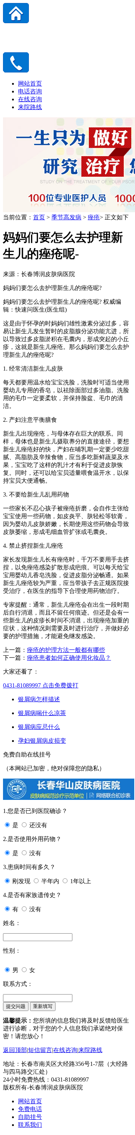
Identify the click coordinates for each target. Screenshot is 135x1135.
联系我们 (30, 1125)
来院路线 (30, 107)
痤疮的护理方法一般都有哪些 (66, 650)
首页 (39, 217)
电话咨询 (30, 91)
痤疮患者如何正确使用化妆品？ (69, 658)
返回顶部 (15, 1050)
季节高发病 (66, 217)
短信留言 (40, 1050)
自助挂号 (30, 1117)
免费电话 (30, 1109)
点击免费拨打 (40, 685)
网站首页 (30, 83)
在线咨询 (30, 99)
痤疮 (94, 217)
